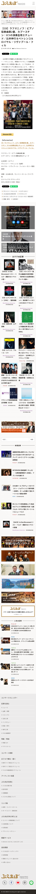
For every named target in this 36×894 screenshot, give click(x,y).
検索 (32, 439)
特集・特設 (5, 739)
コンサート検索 (7, 753)
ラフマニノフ (22, 194)
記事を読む (5, 703)
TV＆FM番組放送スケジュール (12, 770)
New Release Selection (20, 48)
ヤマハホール (7, 746)
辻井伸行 (15, 199)
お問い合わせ (7, 862)
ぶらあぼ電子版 (7, 786)
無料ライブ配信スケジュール (11, 763)
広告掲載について (8, 824)
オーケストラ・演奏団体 (10, 811)
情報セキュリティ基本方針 (10, 859)
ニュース (5, 707)
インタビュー (7, 722)
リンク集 (4, 803)
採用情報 (5, 855)
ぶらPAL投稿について (9, 797)
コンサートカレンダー (9, 698)
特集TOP (5, 743)
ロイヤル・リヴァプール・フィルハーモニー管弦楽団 (18, 196)
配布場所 (5, 789)
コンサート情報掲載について (11, 820)
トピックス (6, 715)
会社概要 (4, 847)
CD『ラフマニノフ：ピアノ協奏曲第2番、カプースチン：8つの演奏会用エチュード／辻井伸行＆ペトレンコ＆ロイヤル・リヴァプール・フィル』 (18, 145)
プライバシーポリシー (9, 831)
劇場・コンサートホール (10, 807)
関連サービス (6, 838)
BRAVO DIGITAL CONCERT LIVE (13, 842)
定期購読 (5, 793)
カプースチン (24, 191)
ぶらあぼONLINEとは (9, 816)
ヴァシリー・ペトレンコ (10, 191)
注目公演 (5, 718)
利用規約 (5, 828)
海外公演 (5, 729)
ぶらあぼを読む (7, 782)
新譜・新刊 (6, 199)
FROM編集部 (6, 733)
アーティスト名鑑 (7, 776)
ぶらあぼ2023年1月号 (9, 194)
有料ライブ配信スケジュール (11, 766)
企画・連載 (6, 711)
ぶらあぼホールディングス (10, 851)
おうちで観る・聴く (8, 759)
